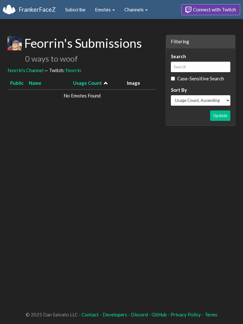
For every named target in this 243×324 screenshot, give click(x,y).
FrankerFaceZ (37, 9)
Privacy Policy (186, 314)
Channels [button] (134, 9)
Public (17, 83)
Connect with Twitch (214, 9)
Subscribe (75, 9)
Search (178, 56)
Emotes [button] (103, 9)
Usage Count (87, 83)
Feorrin (73, 70)
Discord (139, 314)
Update (220, 115)
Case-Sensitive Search (200, 78)
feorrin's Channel (25, 70)
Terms (211, 314)
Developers (115, 314)
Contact (90, 314)
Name (35, 83)
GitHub (159, 314)
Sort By (179, 90)
